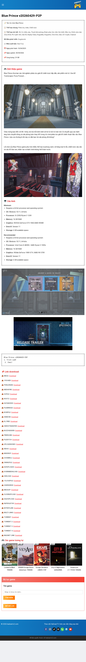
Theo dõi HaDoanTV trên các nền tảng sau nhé (61, 624)
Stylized (73, 35)
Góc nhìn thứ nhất (58, 32)
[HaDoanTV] (77, 5)
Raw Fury (20, 44)
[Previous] (6, 291)
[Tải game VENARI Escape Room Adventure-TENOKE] (26, 554)
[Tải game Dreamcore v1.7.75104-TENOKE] (74, 554)
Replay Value (32, 35)
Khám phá (47, 32)
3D (20, 32)
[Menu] (3, 4)
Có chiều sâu (25, 32)
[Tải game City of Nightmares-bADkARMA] (58, 554)
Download (12, 376)
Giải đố (24, 35)
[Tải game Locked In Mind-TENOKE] (10, 554)
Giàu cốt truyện (64, 35)
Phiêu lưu (21, 28)
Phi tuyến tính (16, 35)
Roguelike (40, 35)
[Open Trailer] (43, 333)
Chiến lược (33, 28)
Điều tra (67, 32)
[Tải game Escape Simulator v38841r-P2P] (42, 554)
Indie (27, 28)
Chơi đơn (55, 35)
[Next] (80, 291)
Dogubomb (22, 39)
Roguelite (47, 35)
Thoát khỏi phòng (37, 32)
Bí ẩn (9, 35)
